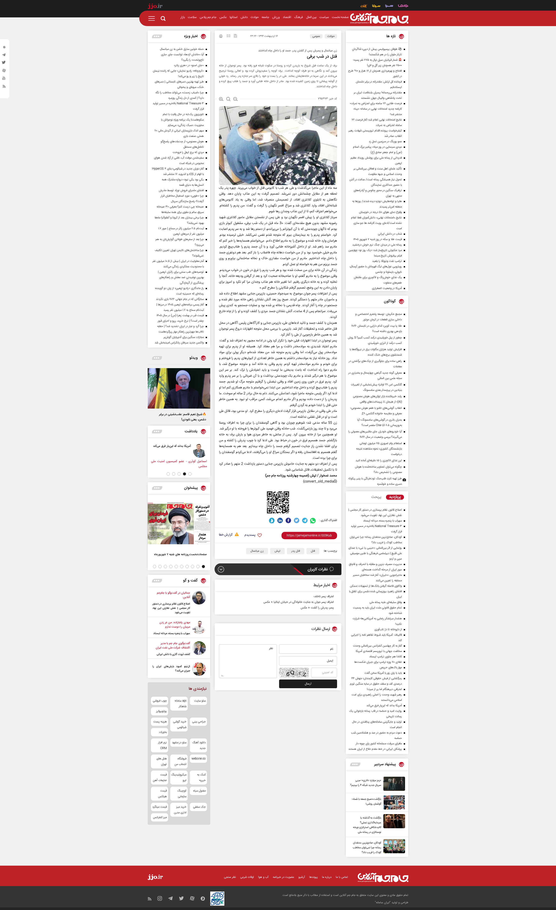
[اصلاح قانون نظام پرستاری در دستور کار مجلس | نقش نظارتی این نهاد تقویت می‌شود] (199, 603)
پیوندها (313, 877)
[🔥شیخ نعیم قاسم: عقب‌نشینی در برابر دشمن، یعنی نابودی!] (179, 388)
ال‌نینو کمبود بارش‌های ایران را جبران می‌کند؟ (171, 668)
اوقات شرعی (247, 877)
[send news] (228, 36)
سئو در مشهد (179, 742)
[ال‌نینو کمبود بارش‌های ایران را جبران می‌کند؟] (199, 669)
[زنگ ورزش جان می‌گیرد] (152, 451)
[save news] (235, 36)
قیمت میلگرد (159, 807)
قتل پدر (295, 551)
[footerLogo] (383, 877)
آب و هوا (263, 877)
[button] (190, 474)
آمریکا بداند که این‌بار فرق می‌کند (187, 446)
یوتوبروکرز (161, 711)
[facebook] (288, 520)
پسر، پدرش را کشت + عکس (317, 607)
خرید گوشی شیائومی (179, 724)
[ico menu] (153, 18)
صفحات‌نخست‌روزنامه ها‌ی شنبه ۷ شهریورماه (180, 554)
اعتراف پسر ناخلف (324, 596)
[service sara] (389, 6)
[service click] (364, 6)
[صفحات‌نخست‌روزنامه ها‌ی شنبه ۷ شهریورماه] (179, 523)
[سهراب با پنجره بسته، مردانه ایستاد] (199, 628)
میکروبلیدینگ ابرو (179, 777)
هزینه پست (160, 721)
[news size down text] (235, 99)
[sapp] (4, 79)
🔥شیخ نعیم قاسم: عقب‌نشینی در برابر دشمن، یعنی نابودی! (182, 417)
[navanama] (403, 6)
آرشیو (301, 877)
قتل (313, 551)
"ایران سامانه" (383, 902)
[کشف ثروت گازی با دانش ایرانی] (199, 648)
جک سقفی (199, 807)
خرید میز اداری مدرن (180, 810)
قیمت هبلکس (162, 793)
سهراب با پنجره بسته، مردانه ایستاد (171, 633)
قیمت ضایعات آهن (160, 777)
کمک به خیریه (201, 777)
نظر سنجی (230, 877)
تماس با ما (342, 877)
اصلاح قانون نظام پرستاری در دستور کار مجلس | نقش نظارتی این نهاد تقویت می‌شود (171, 608)
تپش (277, 551)
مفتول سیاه (199, 790)
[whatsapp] (313, 520)
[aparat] (4, 71)
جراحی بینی (199, 721)
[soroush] (272, 520)
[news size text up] (221, 99)
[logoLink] (379, 18)
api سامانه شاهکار (180, 703)
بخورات (163, 732)
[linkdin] (280, 520)
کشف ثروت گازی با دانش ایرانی (173, 654)
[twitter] (4, 64)
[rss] (4, 87)
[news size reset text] (228, 99)
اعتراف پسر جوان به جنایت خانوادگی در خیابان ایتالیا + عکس (298, 602)
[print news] (220, 36)
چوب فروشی (160, 700)
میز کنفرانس (160, 817)
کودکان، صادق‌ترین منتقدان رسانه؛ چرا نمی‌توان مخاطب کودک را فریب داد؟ (367, 848)
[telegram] (4, 56)
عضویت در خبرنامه (283, 877)
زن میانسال (257, 551)
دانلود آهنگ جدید (199, 745)
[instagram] (4, 48)
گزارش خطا (225, 535)
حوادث (331, 36)
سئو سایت (200, 700)
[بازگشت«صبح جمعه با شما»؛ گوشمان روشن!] (393, 802)
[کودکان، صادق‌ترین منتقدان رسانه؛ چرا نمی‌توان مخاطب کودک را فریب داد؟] (393, 847)
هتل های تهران (161, 761)
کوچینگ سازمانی (181, 793)
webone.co (199, 758)
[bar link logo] (155, 7)
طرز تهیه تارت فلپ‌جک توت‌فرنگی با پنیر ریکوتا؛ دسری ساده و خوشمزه (375, 481)
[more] (355, 764)
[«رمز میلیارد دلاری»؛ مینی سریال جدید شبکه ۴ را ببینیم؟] (393, 784)
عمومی (316, 36)
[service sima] (376, 6)
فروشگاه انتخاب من (180, 761)
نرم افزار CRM (162, 745)
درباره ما (326, 877)
